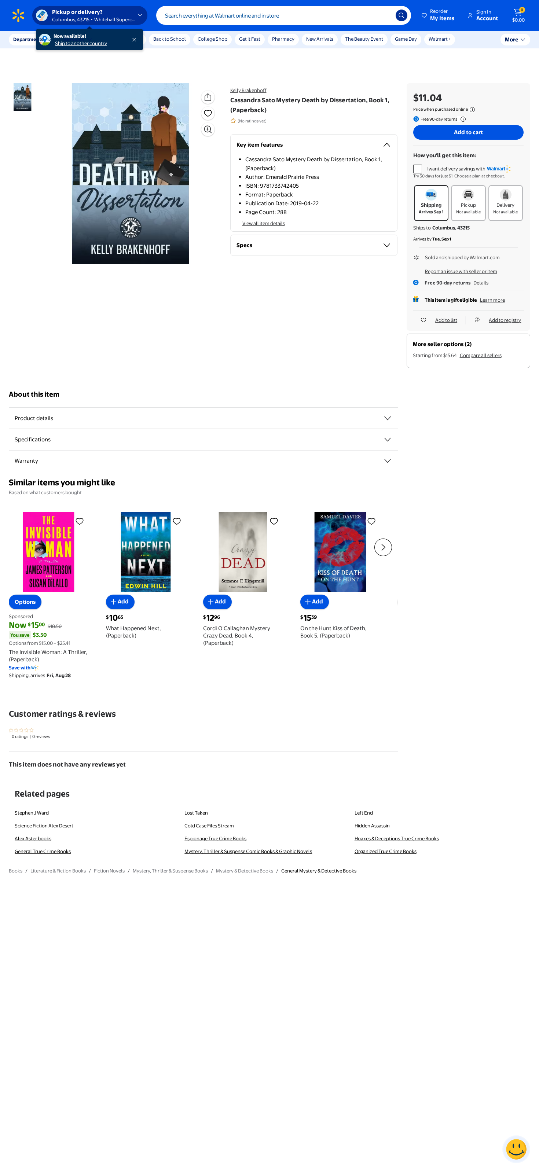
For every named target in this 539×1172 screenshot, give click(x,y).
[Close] (135, 40)
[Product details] (387, 418)
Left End (364, 813)
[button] (438, 15)
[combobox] (283, 15)
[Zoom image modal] (207, 129)
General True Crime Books (43, 851)
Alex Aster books (33, 838)
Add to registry (505, 320)
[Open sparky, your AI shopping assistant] (516, 1149)
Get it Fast (249, 39)
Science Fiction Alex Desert (44, 826)
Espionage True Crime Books (215, 838)
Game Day (406, 39)
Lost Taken (196, 813)
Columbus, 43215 (451, 228)
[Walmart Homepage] (18, 15)
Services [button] (74, 39)
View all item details (263, 223)
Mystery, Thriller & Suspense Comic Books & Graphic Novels (248, 851)
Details (480, 283)
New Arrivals (319, 39)
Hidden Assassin (372, 826)
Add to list (446, 320)
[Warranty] (387, 461)
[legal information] (472, 110)
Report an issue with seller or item (461, 271)
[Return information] (461, 119)
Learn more (492, 300)
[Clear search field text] (384, 15)
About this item (34, 394)
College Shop (212, 39)
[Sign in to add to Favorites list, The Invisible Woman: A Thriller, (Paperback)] (79, 521)
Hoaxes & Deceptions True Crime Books (397, 838)
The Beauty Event (364, 39)
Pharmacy (283, 39)
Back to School (169, 39)
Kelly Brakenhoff (248, 90)
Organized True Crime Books (386, 851)
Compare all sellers (481, 355)
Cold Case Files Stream (209, 826)
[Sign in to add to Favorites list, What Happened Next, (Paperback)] (177, 521)
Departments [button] (28, 39)
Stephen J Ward (32, 813)
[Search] (401, 15)
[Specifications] (387, 439)
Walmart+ (440, 39)
